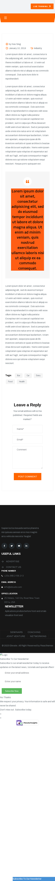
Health (22, 381)
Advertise (12, 561)
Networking (38, 636)
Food (10, 381)
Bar (18, 375)
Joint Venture (15, 636)
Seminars (16, 632)
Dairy (38, 375)
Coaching (34, 632)
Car (28, 375)
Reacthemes (46, 645)
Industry (38, 48)
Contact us (13, 567)
